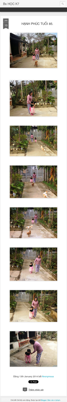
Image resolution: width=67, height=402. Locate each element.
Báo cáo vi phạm (54, 400)
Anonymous (48, 376)
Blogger (44, 400)
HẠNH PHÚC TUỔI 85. (37, 23)
